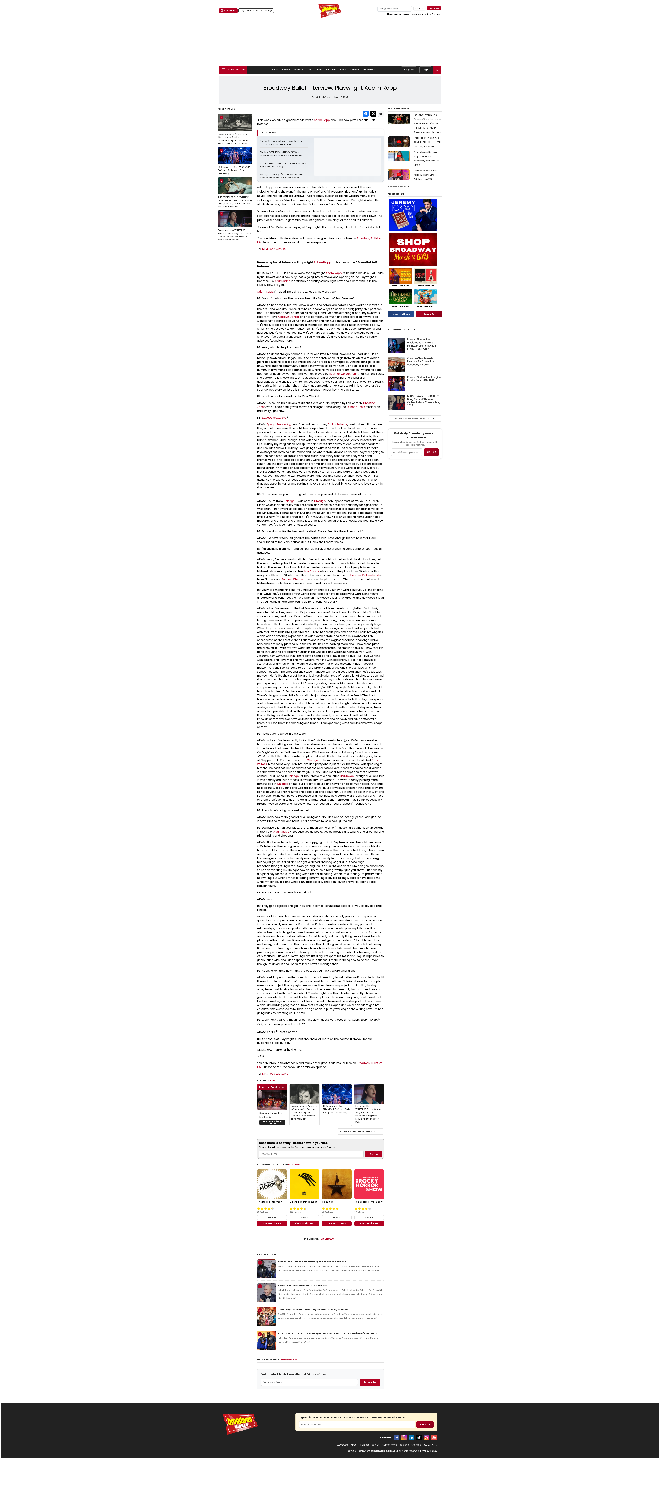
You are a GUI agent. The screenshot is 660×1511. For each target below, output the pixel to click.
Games (354, 69)
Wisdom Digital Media (384, 1451)
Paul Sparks (311, 571)
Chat (309, 69)
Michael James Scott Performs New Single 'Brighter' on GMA (425, 175)
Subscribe (370, 1382)
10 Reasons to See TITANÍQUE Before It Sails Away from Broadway (234, 162)
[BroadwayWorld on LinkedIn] (411, 1437)
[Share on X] (373, 114)
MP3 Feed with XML (275, 249)
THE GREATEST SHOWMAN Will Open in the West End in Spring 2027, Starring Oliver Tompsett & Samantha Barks (235, 193)
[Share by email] (381, 114)
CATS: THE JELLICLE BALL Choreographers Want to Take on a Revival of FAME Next (327, 1333)
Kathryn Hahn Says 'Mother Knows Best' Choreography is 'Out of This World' (282, 176)
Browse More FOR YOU (358, 1131)
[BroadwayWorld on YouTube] (434, 1437)
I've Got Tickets (272, 1223)
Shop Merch (230, 10)
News (275, 69)
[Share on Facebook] (366, 114)
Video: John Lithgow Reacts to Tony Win (302, 1285)
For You (271, 1080)
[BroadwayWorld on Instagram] (404, 1437)
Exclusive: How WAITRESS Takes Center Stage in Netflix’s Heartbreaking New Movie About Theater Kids (234, 226)
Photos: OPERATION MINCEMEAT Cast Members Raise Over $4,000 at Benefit (281, 154)
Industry (298, 69)
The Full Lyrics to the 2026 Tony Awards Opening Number (313, 1309)
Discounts (429, 313)
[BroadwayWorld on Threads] (427, 1437)
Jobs (319, 69)
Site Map (416, 1444)
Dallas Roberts (337, 424)
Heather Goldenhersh (343, 374)
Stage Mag (369, 69)
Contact (364, 1444)
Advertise (342, 1444)
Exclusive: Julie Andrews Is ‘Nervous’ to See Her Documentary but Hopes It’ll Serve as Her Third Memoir (233, 130)
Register (409, 69)
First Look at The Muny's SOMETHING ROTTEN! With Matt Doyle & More (427, 142)
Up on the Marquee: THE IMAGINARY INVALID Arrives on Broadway (284, 165)
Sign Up (425, 1424)
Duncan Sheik (356, 407)
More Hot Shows (401, 313)
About (354, 1444)
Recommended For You (401, 329)
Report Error (430, 1445)
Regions (404, 1444)
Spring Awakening (274, 418)
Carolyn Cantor (288, 317)
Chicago (289, 501)
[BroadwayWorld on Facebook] (396, 1437)
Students (331, 69)
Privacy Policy (428, 1451)
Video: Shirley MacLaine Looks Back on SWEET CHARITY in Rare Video (281, 143)
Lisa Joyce (347, 776)
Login (426, 69)
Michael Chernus (293, 579)
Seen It (272, 1217)
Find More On (318, 1238)
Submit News (389, 1444)
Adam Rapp (322, 120)
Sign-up (419, 8)
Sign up (431, 452)
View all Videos (397, 186)
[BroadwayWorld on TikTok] (419, 1437)
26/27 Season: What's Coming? (256, 10)
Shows (286, 69)
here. (260, 231)
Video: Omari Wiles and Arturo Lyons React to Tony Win (312, 1261)
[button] (437, 70)
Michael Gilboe (289, 1359)
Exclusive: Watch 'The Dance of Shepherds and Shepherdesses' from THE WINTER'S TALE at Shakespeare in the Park (428, 123)
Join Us (376, 1444)
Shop (343, 69)
